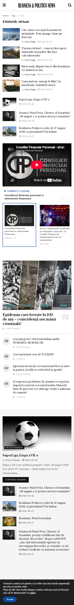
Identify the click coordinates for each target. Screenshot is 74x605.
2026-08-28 (30, 460)
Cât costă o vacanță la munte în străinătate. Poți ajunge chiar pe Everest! (42, 33)
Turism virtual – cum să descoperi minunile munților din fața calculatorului (44, 52)
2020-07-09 (45, 74)
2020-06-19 (45, 89)
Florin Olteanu (13, 460)
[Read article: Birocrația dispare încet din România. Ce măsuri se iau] (11, 71)
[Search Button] (69, 5)
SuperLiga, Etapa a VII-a (34, 99)
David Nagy (30, 42)
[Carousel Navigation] (66, 198)
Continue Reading (17, 479)
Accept (10, 599)
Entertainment (14, 448)
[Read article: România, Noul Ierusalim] (9, 521)
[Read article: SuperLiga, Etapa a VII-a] (9, 103)
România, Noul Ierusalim (35, 518)
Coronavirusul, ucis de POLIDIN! (33, 354)
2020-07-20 (45, 60)
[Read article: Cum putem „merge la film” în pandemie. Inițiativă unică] (11, 86)
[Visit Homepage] (37, 5)
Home (6, 15)
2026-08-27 (27, 511)
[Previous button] (63, 198)
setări (32, 592)
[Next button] (68, 198)
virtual (21, 15)
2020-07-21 (45, 42)
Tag (13, 15)
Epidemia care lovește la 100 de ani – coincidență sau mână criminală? (29, 319)
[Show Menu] (4, 5)
